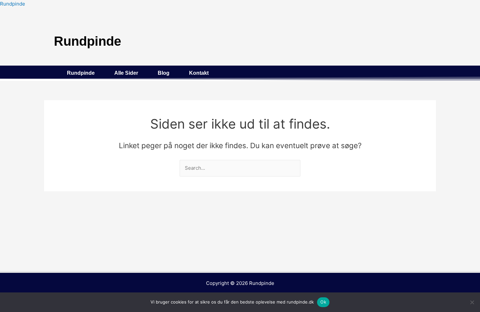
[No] (472, 302)
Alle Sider (126, 73)
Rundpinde (12, 4)
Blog (163, 73)
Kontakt (199, 73)
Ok (323, 301)
